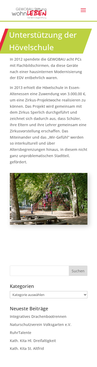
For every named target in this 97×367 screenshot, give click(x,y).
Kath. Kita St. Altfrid (27, 348)
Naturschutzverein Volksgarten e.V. (40, 324)
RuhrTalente (20, 332)
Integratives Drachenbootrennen (38, 316)
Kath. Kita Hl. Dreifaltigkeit (33, 340)
